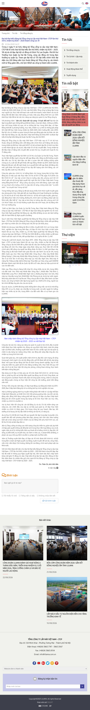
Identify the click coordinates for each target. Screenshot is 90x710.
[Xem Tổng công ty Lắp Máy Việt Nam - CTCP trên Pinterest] (56, 663)
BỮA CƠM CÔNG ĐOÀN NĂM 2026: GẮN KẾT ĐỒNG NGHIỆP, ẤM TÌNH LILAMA (79, 139)
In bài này (52, 468)
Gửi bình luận (50, 500)
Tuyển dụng (71, 75)
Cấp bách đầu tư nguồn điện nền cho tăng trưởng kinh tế (79, 160)
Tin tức (14, 33)
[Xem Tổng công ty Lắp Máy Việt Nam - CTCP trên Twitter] (47, 663)
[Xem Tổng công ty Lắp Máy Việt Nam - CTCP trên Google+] (43, 663)
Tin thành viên (72, 62)
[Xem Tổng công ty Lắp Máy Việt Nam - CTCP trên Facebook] (34, 663)
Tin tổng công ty (26, 33)
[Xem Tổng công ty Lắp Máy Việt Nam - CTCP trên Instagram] (52, 663)
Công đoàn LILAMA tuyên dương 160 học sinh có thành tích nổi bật (79, 219)
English (86, 3)
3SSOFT (50, 702)
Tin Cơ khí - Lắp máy (74, 56)
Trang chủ (5, 33)
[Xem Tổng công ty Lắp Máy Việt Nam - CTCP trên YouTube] (39, 663)
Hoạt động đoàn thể (74, 69)
